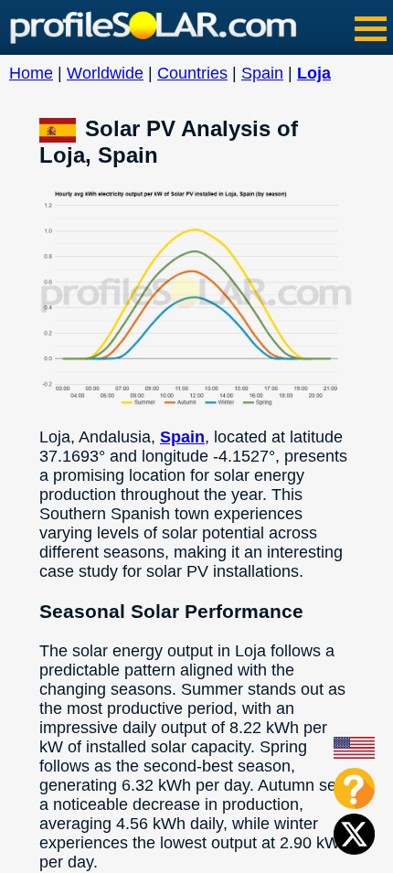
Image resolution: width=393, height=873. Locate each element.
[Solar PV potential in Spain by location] (62, 128)
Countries (192, 73)
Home (31, 73)
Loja (314, 73)
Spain (262, 73)
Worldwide (105, 73)
